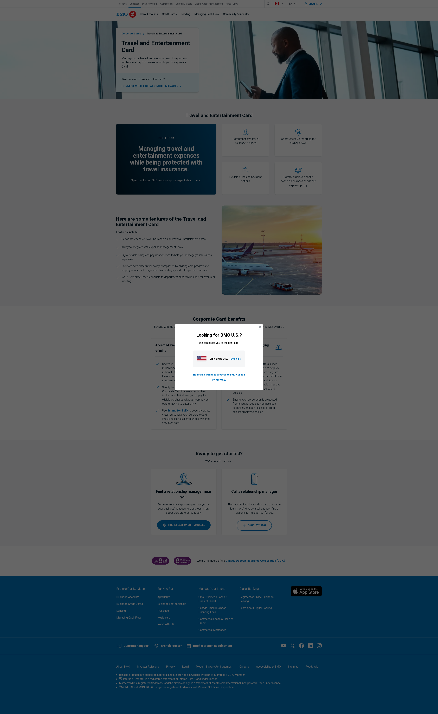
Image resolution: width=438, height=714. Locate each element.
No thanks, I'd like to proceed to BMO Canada (219, 375)
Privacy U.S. (219, 380)
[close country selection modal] (260, 327)
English (234, 359)
